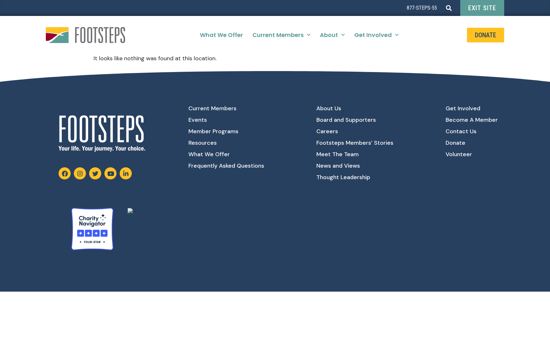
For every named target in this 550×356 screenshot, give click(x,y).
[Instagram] (80, 173)
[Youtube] (110, 173)
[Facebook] (65, 173)
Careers (327, 131)
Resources (202, 143)
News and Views (338, 166)
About (329, 35)
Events (197, 120)
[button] (448, 8)
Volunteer (459, 154)
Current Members (278, 35)
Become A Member (472, 120)
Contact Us (461, 131)
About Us (328, 108)
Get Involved (373, 35)
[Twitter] (95, 173)
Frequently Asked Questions (226, 166)
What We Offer (221, 35)
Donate (455, 143)
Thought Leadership (343, 177)
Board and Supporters (346, 120)
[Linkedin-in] (126, 173)
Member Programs (213, 131)
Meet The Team (337, 154)
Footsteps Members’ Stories (354, 143)
